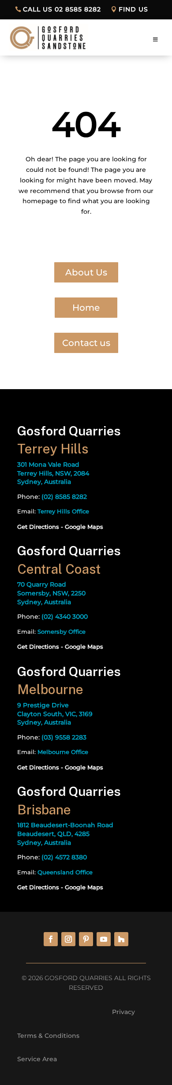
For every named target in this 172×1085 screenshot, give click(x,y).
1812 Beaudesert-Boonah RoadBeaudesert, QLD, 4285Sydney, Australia (65, 833)
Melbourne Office (62, 751)
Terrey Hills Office (63, 511)
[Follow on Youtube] (104, 939)
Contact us (86, 343)
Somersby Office (61, 631)
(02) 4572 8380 (64, 857)
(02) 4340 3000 (64, 617)
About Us (86, 272)
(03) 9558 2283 (63, 737)
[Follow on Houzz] (121, 939)
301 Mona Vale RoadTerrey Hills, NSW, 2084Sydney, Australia (53, 473)
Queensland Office (65, 872)
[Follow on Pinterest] (86, 939)
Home (86, 307)
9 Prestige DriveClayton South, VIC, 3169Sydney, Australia (55, 713)
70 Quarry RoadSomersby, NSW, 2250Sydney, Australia (51, 593)
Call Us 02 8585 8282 (62, 9)
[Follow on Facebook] (51, 939)
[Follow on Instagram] (68, 939)
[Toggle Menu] (155, 40)
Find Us (133, 9)
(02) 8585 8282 (64, 497)
